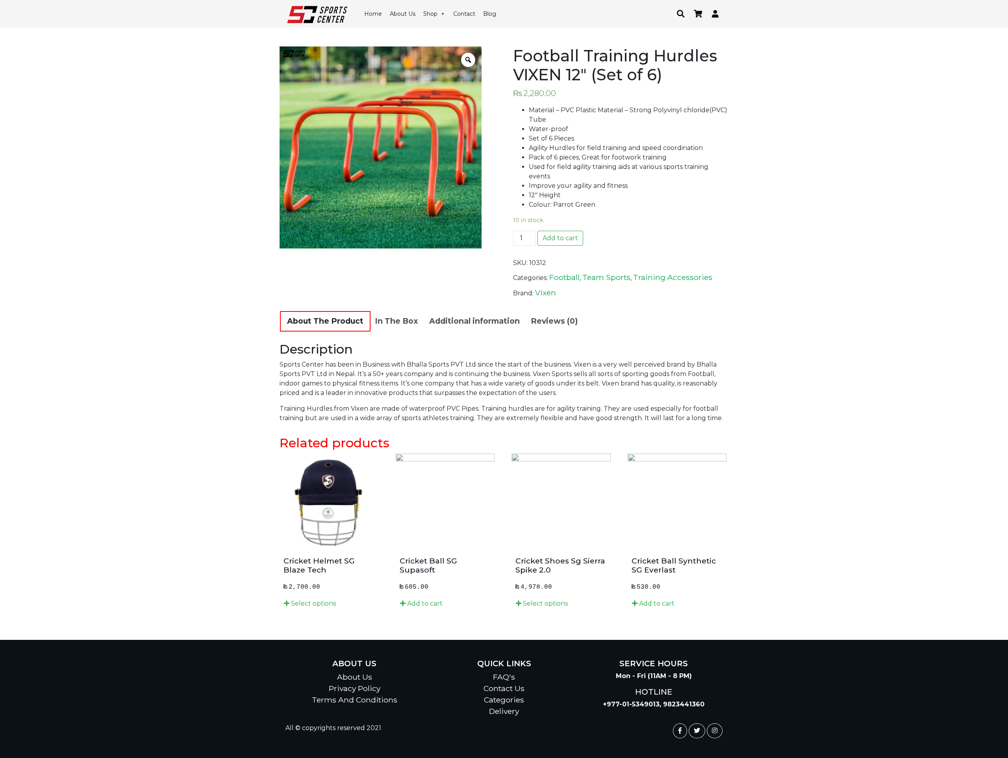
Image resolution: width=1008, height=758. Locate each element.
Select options (312, 603)
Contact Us (504, 688)
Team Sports (606, 277)
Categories (504, 699)
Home (373, 13)
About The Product (325, 321)
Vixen (545, 292)
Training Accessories (672, 277)
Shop (430, 13)
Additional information (474, 321)
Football (564, 277)
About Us (402, 13)
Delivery (504, 711)
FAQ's (504, 677)
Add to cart (560, 238)
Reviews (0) (554, 321)
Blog (489, 13)
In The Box (396, 321)
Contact (464, 13)
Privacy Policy (354, 688)
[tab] (325, 321)
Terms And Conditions (354, 699)
